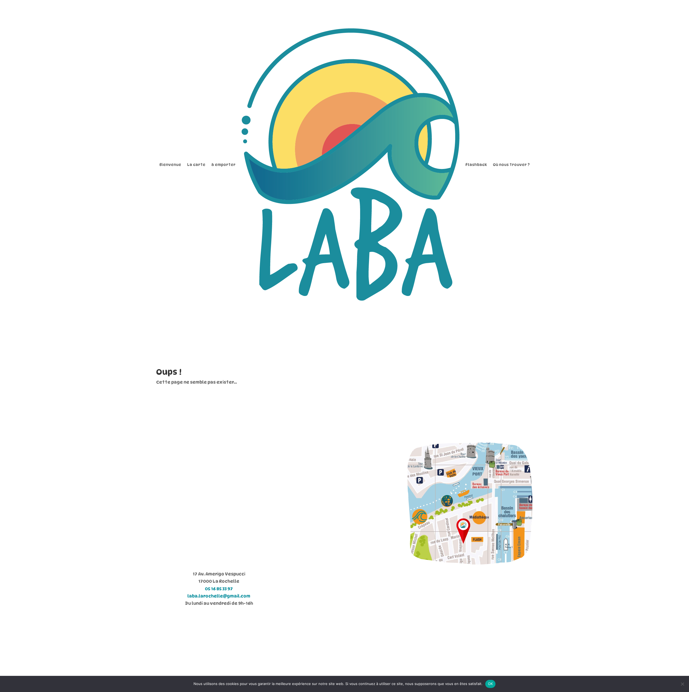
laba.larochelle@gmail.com (218, 596)
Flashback (476, 164)
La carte (196, 164)
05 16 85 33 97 (219, 588)
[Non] (682, 684)
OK (490, 684)
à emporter (223, 164)
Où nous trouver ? (511, 164)
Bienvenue (170, 164)
